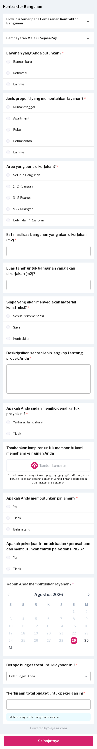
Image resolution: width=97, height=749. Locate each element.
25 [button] (23, 640)
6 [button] (48, 619)
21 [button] (61, 633)
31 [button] (11, 648)
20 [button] (48, 633)
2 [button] (86, 611)
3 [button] (11, 619)
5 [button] (36, 619)
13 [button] (49, 626)
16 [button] (86, 626)
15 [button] (74, 626)
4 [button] (23, 619)
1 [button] (74, 611)
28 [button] (61, 640)
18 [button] (23, 633)
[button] (48, 465)
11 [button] (23, 626)
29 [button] (74, 640)
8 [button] (74, 619)
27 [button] (49, 640)
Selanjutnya (48, 741)
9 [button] (86, 619)
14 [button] (61, 626)
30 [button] (86, 640)
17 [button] (10, 633)
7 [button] (61, 619)
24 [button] (11, 640)
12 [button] (36, 626)
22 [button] (74, 633)
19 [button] (36, 633)
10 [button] (11, 626)
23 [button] (86, 633)
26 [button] (36, 640)
